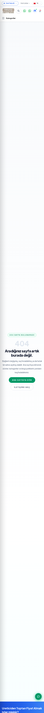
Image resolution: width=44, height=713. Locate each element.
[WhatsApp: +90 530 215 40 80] (24, 11)
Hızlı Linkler (24, 3)
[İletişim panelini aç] (38, 696)
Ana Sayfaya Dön (22, 380)
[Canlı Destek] (35, 11)
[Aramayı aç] (18, 10)
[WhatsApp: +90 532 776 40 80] (30, 11)
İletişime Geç (22, 387)
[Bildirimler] (40, 11)
